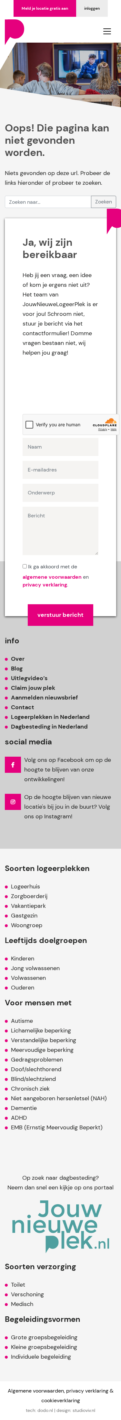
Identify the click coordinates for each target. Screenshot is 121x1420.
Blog (17, 668)
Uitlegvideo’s (29, 678)
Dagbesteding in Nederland (49, 727)
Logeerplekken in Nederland (50, 717)
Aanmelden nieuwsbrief (44, 697)
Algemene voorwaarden (36, 1390)
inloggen (92, 8)
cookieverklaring (60, 1400)
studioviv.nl (84, 1410)
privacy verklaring (45, 584)
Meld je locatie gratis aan (45, 8)
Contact (22, 707)
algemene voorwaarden (52, 577)
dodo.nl (45, 1410)
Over (18, 659)
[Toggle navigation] (107, 31)
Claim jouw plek (33, 688)
